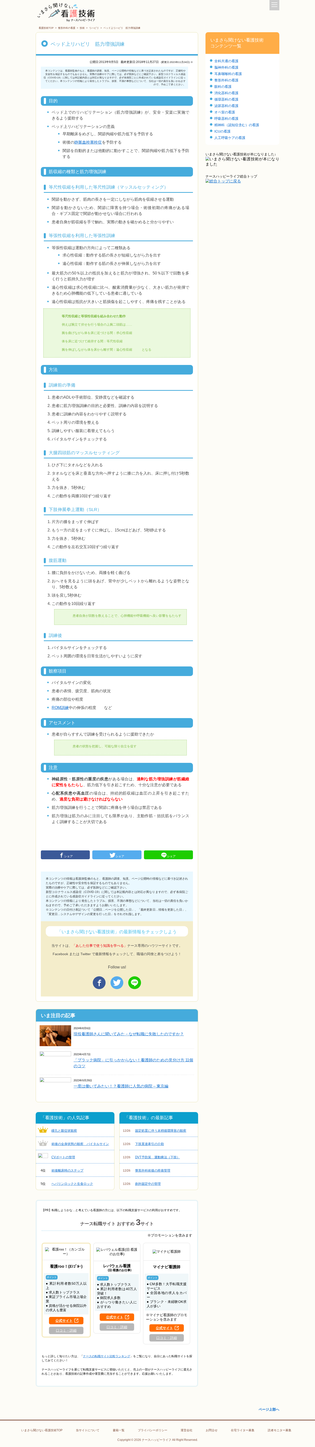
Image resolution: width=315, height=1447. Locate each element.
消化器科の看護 (226, 93)
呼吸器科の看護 (226, 119)
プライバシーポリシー (152, 1430)
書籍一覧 (119, 1430)
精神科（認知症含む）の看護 (236, 125)
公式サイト (64, 1321)
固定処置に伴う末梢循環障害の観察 (154, 1130)
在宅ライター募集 (242, 1430)
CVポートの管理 (63, 1157)
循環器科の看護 (226, 99)
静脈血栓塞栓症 (88, 142)
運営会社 (186, 1430)
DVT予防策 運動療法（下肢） (151, 1157)
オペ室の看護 (224, 112)
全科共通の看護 (226, 61)
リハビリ (94, 28)
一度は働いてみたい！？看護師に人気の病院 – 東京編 (121, 1086)
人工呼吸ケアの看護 (229, 138)
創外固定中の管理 (142, 1184)
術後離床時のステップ (62, 1170)
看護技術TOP (46, 28)
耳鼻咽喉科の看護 (228, 74)
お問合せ (212, 1430)
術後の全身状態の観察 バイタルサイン (80, 1144)
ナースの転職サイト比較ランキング (106, 1356)
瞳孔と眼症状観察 (64, 1130)
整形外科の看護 (66, 28)
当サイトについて (87, 1430)
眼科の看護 (223, 87)
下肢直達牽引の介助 (143, 1144)
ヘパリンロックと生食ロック (67, 1184)
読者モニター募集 (279, 1430)
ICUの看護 (222, 131)
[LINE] (134, 982)
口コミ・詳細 (66, 1330)
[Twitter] (116, 982)
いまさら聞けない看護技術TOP (42, 1430)
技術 (82, 28)
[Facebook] (99, 982)
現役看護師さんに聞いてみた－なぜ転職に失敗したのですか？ (129, 1034)
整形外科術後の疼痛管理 (146, 1170)
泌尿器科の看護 (226, 106)
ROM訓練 (60, 708)
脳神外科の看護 (226, 67)
